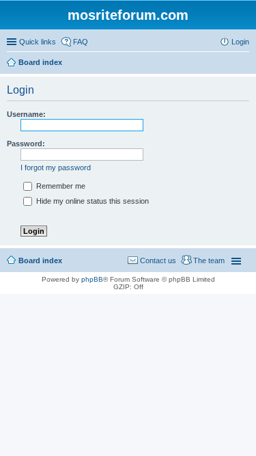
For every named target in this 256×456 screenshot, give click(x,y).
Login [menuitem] (240, 42)
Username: (26, 114)
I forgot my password (55, 167)
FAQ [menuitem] (80, 42)
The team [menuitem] (209, 260)
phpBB (92, 279)
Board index (40, 260)
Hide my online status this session (91, 201)
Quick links (37, 42)
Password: (26, 143)
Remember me (59, 186)
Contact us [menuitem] (158, 260)
